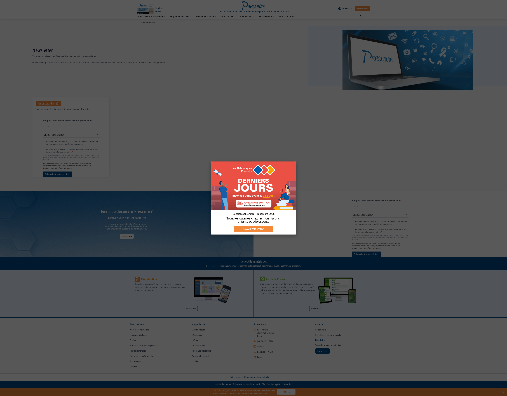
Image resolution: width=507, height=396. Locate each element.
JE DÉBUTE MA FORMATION (253, 229)
